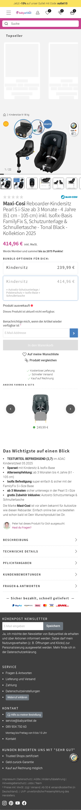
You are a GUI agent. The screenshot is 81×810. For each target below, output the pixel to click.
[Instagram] (5, 803)
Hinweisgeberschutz (14, 783)
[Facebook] (25, 803)
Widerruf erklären (17, 697)
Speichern (53, 626)
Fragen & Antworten (19, 673)
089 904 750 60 (16, 727)
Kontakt (11, 739)
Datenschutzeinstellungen (23, 691)
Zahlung (11, 685)
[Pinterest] (12, 803)
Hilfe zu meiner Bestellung (25, 714)
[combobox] (40, 23)
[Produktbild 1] (5, 183)
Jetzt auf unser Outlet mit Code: (40, 3)
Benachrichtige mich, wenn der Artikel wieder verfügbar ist (32, 323)
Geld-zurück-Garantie (20, 762)
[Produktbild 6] (71, 183)
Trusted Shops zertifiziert (22, 756)
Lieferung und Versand (20, 679)
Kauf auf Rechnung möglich (24, 768)
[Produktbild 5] (58, 183)
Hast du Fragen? (21, 527)
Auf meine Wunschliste (43, 354)
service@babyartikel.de (21, 720)
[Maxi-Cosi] (69, 197)
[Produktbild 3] (32, 183)
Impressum (8, 779)
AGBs (37, 779)
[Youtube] (18, 803)
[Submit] (6, 23)
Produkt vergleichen (43, 360)
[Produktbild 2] (18, 183)
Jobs (31, 783)
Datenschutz (24, 779)
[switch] (73, 133)
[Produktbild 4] (45, 183)
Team (38, 783)
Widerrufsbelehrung (53, 779)
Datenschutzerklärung (21, 652)
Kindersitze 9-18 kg (19, 114)
